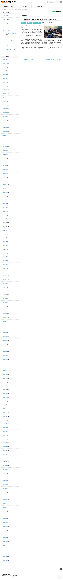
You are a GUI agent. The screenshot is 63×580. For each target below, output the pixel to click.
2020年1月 (5, 359)
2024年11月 (5, 139)
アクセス (54, 6)
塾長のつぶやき (37, 22)
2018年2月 (5, 446)
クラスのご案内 (24, 6)
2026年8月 (5, 59)
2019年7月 (5, 382)
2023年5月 (5, 207)
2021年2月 (5, 309)
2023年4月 (5, 211)
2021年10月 (5, 279)
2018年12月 (5, 408)
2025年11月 (5, 93)
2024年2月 (5, 173)
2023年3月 (5, 215)
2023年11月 (5, 184)
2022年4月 (5, 256)
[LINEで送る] (53, 11)
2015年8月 (5, 560)
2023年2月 (5, 218)
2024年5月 (5, 161)
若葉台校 (29, 22)
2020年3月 (5, 351)
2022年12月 (5, 226)
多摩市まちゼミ (6, 15)
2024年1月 (5, 177)
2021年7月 (5, 290)
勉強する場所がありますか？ (27, 59)
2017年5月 (5, 480)
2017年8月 (5, 469)
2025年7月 (5, 108)
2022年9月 (5, 237)
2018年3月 (5, 442)
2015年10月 (5, 552)
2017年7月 (5, 473)
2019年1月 (5, 404)
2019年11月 (5, 366)
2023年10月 (5, 188)
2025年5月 (5, 116)
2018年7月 (5, 427)
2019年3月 (5, 397)
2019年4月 (5, 393)
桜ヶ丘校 (5, 9)
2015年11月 (5, 549)
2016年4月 (5, 530)
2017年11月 (5, 457)
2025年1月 (5, 131)
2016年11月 (5, 503)
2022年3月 (5, 260)
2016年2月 (5, 537)
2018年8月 (5, 423)
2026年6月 (5, 67)
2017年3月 (5, 488)
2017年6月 (5, 476)
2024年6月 (5, 158)
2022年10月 (5, 234)
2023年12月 (5, 180)
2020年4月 (5, 347)
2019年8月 (5, 378)
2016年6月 (5, 522)
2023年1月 (5, 222)
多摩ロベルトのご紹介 (8, 6)
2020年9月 (5, 328)
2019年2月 (5, 401)
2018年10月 (5, 416)
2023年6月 (5, 203)
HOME (2, 9)
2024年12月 (5, 135)
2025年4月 (5, 120)
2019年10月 (5, 370)
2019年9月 (5, 374)
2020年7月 (5, 336)
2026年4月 (5, 74)
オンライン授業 (10, 40)
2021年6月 (5, 294)
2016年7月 (5, 518)
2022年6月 (5, 249)
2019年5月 (5, 389)
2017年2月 (5, 492)
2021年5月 (5, 298)
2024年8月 (5, 150)
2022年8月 (5, 241)
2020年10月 (5, 325)
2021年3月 (5, 306)
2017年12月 (5, 454)
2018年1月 (5, 450)
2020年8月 (5, 332)
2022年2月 (5, 264)
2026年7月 (5, 63)
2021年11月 (5, 275)
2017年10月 (5, 461)
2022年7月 (5, 245)
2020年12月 (5, 317)
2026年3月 (5, 78)
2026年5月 (5, 70)
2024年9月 (5, 146)
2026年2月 (5, 82)
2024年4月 (5, 165)
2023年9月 (5, 192)
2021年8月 (5, 287)
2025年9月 (5, 101)
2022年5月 (5, 253)
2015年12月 (5, 545)
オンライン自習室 (10, 37)
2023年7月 (5, 199)
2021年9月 (5, 283)
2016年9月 (5, 511)
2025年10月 (5, 97)
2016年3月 (5, 533)
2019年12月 (5, 363)
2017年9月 (5, 465)
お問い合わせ (39, 6)
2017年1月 (5, 495)
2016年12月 (5, 499)
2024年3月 (5, 169)
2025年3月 (5, 123)
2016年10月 (5, 507)
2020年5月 (5, 344)
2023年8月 (5, 196)
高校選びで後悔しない (9, 49)
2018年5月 (5, 435)
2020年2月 (5, 355)
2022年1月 (5, 268)
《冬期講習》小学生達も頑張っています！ (53, 59)
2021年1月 (5, 313)
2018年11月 (5, 412)
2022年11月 (5, 230)
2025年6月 (5, 112)
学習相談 (6, 45)
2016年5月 (5, 526)
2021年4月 (5, 302)
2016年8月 (5, 514)
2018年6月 (5, 431)
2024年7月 (5, 154)
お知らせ (4, 19)
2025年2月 (5, 127)
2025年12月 (5, 89)
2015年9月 (5, 556)
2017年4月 (5, 484)
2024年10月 (5, 142)
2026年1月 (5, 86)
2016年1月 (5, 541)
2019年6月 (5, 385)
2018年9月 (5, 420)
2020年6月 (5, 340)
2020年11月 (5, 321)
